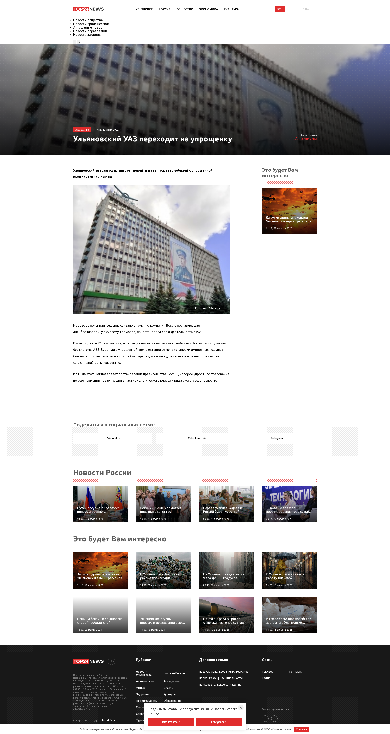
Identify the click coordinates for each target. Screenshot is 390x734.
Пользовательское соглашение (220, 684)
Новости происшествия (91, 24)
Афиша (140, 687)
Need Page (109, 720)
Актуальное (172, 681)
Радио (266, 678)
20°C (279, 9)
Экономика (208, 9)
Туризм (141, 720)
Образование (172, 700)
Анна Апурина (306, 138)
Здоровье (143, 694)
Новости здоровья (87, 34)
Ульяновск (144, 9)
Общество (185, 9)
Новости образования (90, 31)
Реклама (267, 671)
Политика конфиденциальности (221, 678)
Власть (168, 687)
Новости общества (88, 20)
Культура (231, 9)
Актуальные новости (89, 27)
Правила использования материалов (224, 671)
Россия (164, 9)
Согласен (301, 729)
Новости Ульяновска (144, 673)
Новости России (174, 673)
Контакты (295, 671)
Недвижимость (146, 700)
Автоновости (145, 681)
